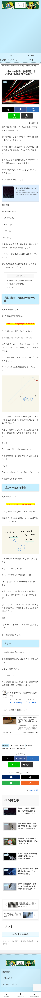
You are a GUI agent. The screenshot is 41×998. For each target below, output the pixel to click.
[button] (27, 116)
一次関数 (15, 745)
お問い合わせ (7, 978)
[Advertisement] (20, 31)
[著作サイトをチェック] (11, 777)
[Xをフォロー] (30, 777)
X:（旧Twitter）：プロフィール (23, 702)
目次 (17, 276)
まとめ (11, 287)
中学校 (30, 745)
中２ (23, 745)
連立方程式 (21, 748)
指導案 (6, 745)
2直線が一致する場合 (16, 284)
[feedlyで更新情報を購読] (11, 783)
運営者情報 (6, 972)
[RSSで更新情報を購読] (30, 783)
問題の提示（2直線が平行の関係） (21, 281)
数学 (13, 748)
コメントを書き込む (20, 934)
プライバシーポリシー (10, 984)
